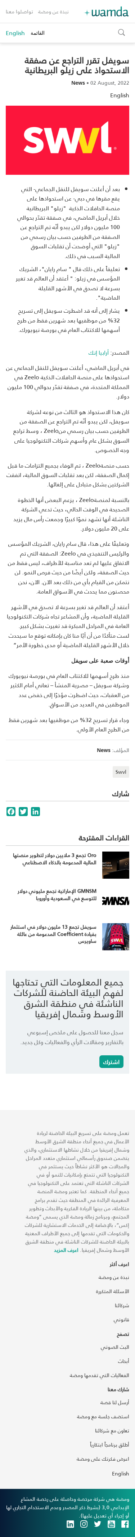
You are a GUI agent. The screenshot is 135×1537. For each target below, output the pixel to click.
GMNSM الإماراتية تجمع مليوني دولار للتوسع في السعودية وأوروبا (57, 894)
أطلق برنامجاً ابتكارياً (109, 1444)
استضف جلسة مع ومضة (103, 1416)
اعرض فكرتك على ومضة (103, 1459)
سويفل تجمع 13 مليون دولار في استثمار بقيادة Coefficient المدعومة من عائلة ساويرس (53, 934)
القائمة (38, 32)
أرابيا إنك (99, 352)
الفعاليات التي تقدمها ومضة (99, 1375)
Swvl (121, 772)
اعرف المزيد (66, 1250)
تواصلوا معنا (19, 11)
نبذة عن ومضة (53, 11)
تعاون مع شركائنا (112, 1430)
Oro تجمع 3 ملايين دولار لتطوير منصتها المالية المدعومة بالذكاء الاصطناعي (54, 858)
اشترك (111, 1061)
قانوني (121, 1319)
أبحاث (123, 1361)
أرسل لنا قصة (114, 1402)
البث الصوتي (115, 1347)
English (15, 33)
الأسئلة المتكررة (112, 1291)
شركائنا (122, 1305)
